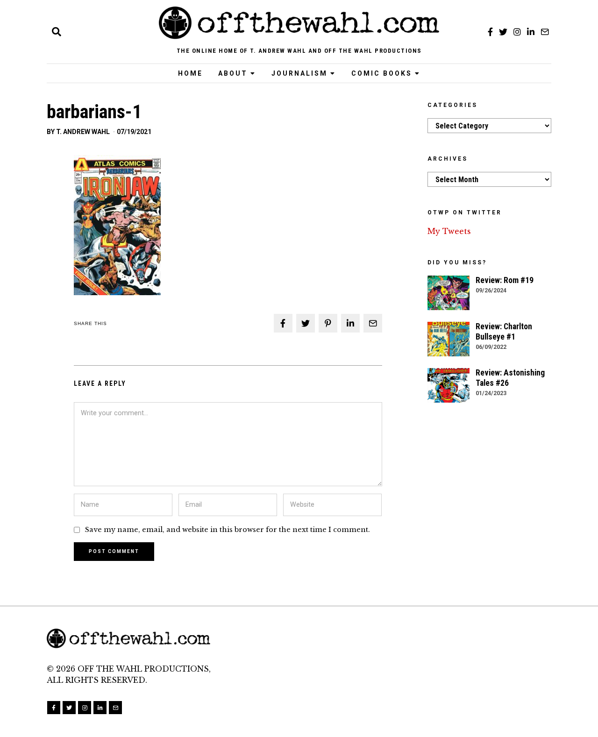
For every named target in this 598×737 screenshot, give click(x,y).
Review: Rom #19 (505, 280)
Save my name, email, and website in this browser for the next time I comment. (227, 529)
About (233, 73)
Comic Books (381, 73)
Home (190, 73)
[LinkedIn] (531, 31)
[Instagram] (517, 31)
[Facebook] (490, 31)
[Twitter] (503, 31)
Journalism (299, 73)
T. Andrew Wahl (83, 131)
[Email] (544, 31)
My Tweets (449, 231)
